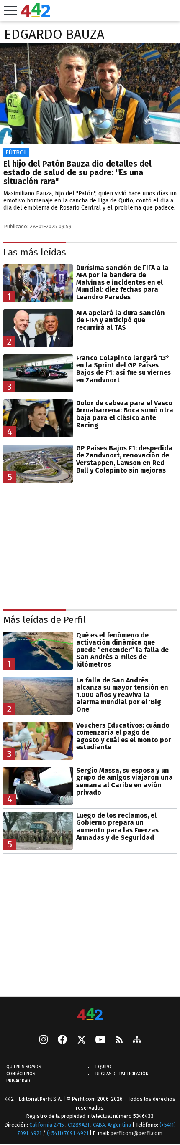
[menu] (10, 10)
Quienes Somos (23, 1066)
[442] (90, 1014)
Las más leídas (34, 252)
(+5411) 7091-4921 (67, 1133)
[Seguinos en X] (81, 1040)
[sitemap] (137, 1040)
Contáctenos (20, 1074)
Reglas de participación (122, 1074)
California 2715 (47, 1125)
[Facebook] (62, 1040)
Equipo (103, 1066)
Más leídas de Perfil (44, 619)
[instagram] (43, 1040)
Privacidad (18, 1081)
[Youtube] (100, 1040)
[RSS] (119, 1040)
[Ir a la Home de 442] (35, 14)
